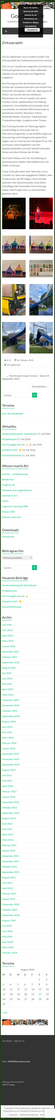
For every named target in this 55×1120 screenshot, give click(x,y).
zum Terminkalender (12, 413)
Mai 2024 (7, 732)
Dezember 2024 (10, 699)
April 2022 (7, 834)
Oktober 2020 (9, 909)
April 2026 (7, 635)
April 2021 (7, 888)
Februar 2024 (9, 742)
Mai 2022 (7, 829)
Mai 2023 (7, 780)
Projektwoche (9, 439)
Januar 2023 (8, 796)
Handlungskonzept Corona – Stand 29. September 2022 (26, 377)
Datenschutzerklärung (29, 1115)
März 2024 (8, 737)
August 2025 (9, 667)
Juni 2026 (7, 630)
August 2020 (9, 920)
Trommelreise (40, 386)
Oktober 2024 (9, 710)
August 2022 (9, 818)
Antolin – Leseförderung (15, 474)
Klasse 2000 (8, 511)
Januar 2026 (8, 646)
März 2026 (8, 640)
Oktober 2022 (9, 807)
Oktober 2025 (9, 656)
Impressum (13, 1115)
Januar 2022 (8, 850)
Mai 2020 (7, 936)
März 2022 (8, 839)
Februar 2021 (9, 893)
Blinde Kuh (8, 479)
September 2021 (11, 872)
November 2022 (10, 802)
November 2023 (10, 759)
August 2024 (9, 721)
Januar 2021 (8, 898)
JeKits (5, 500)
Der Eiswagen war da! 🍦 (15, 444)
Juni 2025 (7, 678)
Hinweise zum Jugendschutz (17, 490)
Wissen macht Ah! (11, 517)
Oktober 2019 (9, 952)
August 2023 (9, 769)
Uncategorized (13, 364)
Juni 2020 (7, 931)
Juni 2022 (7, 823)
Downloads (8, 536)
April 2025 (7, 689)
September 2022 (11, 812)
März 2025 (8, 694)
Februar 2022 (9, 845)
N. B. (9, 360)
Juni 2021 (7, 882)
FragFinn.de (8, 484)
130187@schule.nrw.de (18, 1061)
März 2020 (8, 947)
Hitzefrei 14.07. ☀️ (12, 449)
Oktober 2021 (9, 866)
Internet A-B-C (10, 495)
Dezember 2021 (10, 855)
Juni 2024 (7, 726)
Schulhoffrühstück (11, 455)
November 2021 (10, 861)
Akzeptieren (32, 29)
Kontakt (43, 1115)
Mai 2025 (7, 683)
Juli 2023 (7, 775)
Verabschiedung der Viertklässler (19, 433)
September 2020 (11, 915)
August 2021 (9, 877)
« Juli (4, 1012)
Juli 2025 (7, 673)
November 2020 (10, 904)
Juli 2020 (7, 925)
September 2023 (11, 764)
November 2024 (10, 705)
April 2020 (7, 941)
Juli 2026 (7, 624)
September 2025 (11, 662)
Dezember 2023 (10, 753)
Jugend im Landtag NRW (15, 506)
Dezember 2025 (10, 651)
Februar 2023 (9, 791)
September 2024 (11, 716)
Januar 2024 (8, 748)
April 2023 (7, 786)
